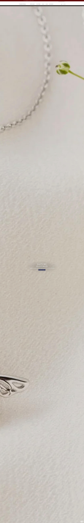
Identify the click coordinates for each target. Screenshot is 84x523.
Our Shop (51, 4)
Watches (38, 4)
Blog (47, 4)
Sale (43, 4)
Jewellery (32, 4)
